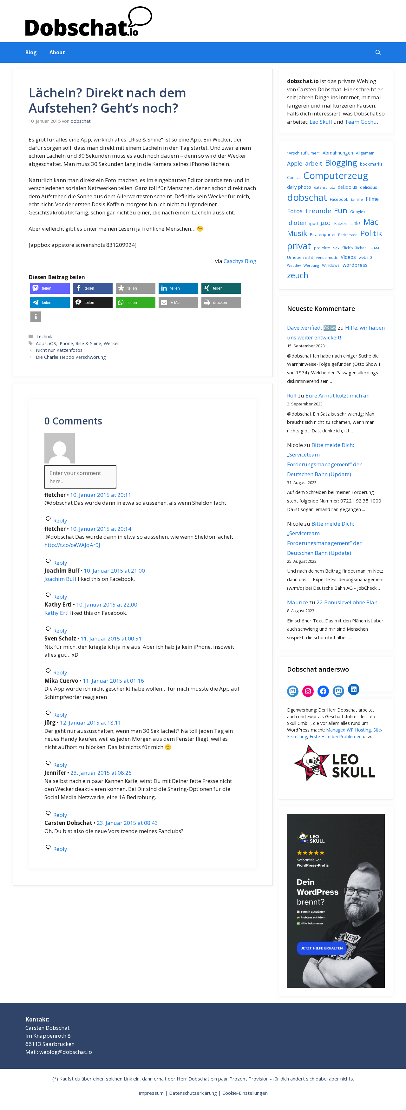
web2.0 (365, 257)
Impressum (151, 1093)
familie (357, 199)
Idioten (296, 223)
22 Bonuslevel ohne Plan (347, 602)
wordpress (355, 264)
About (57, 52)
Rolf (292, 395)
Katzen (340, 223)
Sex (336, 248)
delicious (368, 187)
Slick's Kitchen (354, 248)
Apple (294, 163)
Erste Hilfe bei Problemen (336, 736)
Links (355, 223)
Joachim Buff (60, 578)
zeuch (297, 275)
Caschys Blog (240, 261)
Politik (371, 233)
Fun (340, 210)
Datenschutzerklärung (193, 1093)
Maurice (297, 602)
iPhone (66, 343)
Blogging (341, 162)
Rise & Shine (88, 343)
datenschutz (324, 187)
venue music (327, 257)
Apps (41, 343)
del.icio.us (347, 187)
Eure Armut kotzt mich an (337, 395)
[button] (378, 52)
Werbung (311, 265)
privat (299, 246)
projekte (322, 248)
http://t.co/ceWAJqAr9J (72, 544)
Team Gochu (361, 121)
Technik (44, 336)
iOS (52, 343)
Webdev (294, 265)
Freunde (318, 210)
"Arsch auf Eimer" (303, 153)
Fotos (295, 211)
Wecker (111, 343)
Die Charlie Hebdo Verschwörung (71, 357)
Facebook (339, 199)
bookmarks (371, 164)
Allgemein (365, 153)
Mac (370, 222)
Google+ (357, 211)
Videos (348, 256)
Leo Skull (321, 121)
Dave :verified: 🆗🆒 (312, 327)
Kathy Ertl (56, 612)
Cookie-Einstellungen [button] (245, 1093)
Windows (331, 265)
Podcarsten (347, 234)
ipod (313, 223)
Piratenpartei (322, 234)
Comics (293, 177)
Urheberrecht (300, 257)
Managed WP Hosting (348, 730)
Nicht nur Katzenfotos (59, 350)
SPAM (374, 248)
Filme (372, 198)
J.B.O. (326, 223)
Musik (297, 233)
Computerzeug (335, 175)
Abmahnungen (338, 152)
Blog (31, 52)
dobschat (307, 197)
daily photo (299, 187)
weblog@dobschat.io (65, 1051)
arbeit (313, 163)
